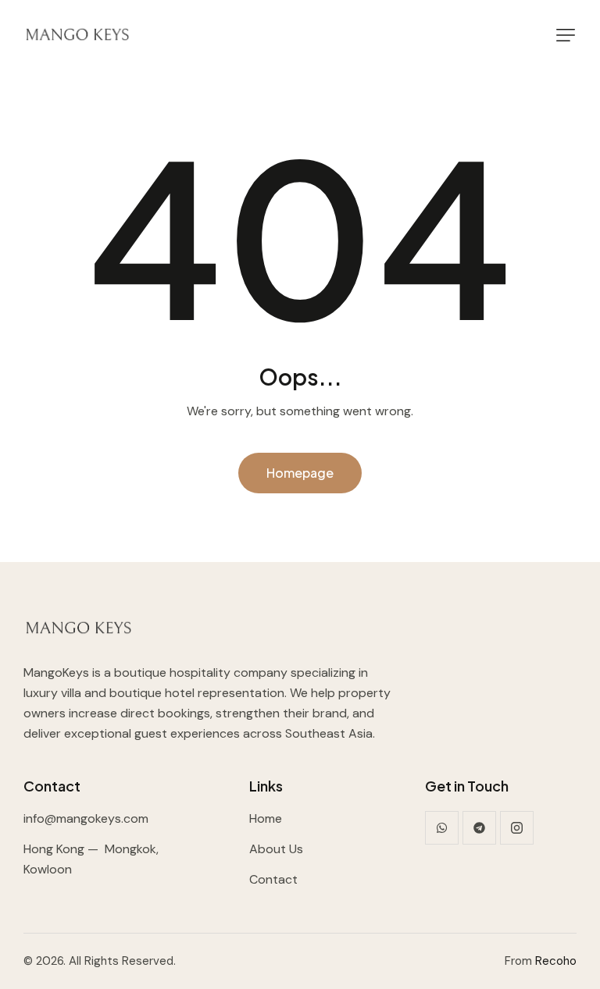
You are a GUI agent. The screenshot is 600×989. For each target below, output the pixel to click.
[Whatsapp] (442, 828)
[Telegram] (479, 828)
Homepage (300, 472)
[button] (566, 35)
